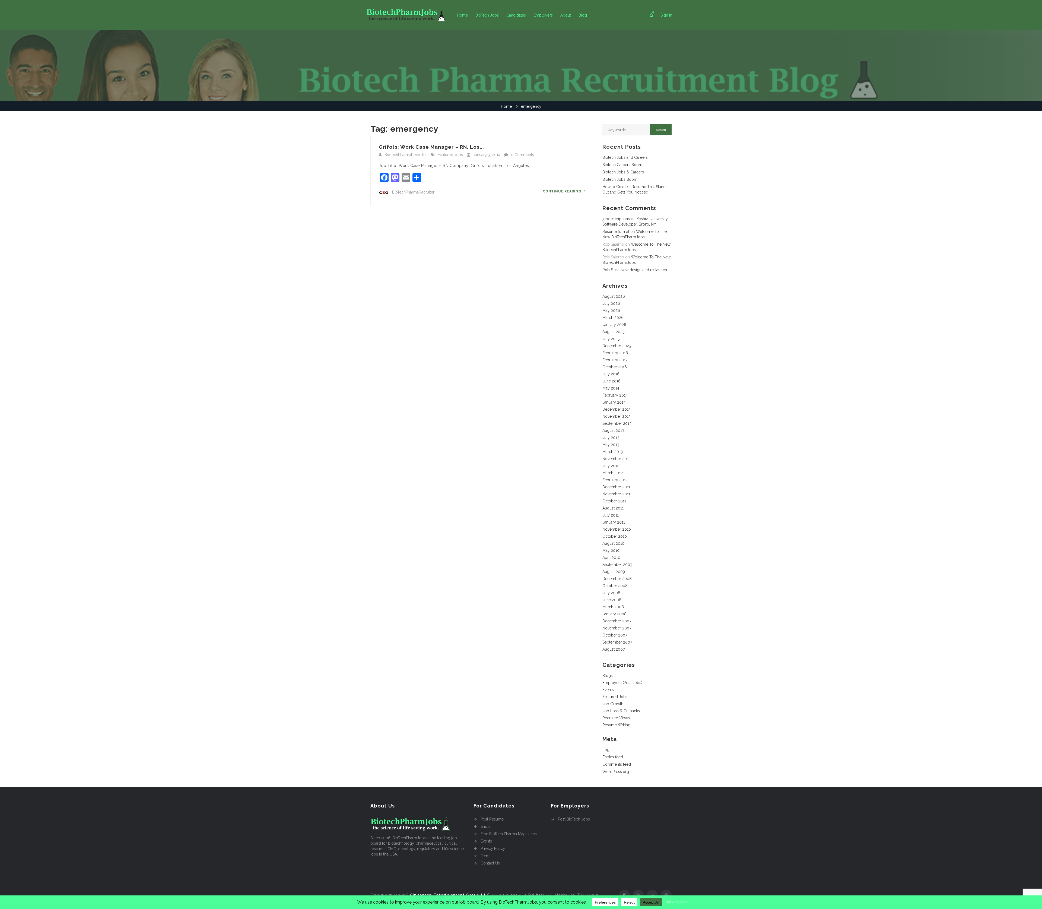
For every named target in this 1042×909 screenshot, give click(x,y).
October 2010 (614, 536)
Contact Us (490, 863)
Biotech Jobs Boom (619, 179)
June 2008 (611, 600)
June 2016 (611, 381)
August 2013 (613, 430)
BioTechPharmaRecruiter (406, 155)
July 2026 (611, 303)
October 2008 (615, 586)
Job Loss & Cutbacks (621, 711)
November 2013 (616, 416)
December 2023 (616, 346)
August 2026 (613, 296)
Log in (608, 750)
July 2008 (611, 593)
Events (608, 690)
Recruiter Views (616, 718)
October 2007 (614, 635)
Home (462, 15)
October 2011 (614, 501)
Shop (485, 826)
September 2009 (617, 564)
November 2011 (616, 494)
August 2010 (613, 543)
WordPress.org (615, 771)
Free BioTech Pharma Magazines (509, 834)
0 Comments (522, 155)
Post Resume (492, 819)
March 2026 (613, 317)
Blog (583, 15)
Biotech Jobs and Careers (625, 157)
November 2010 (616, 529)
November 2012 (616, 459)
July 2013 (610, 437)
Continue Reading (563, 191)
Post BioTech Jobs (574, 819)
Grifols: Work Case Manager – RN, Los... (431, 147)
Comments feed (616, 764)
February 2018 (615, 353)
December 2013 (616, 409)
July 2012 (610, 466)
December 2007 (616, 621)
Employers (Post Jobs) (622, 682)
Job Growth (612, 704)
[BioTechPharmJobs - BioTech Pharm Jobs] (409, 15)
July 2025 (611, 339)
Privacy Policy (493, 848)
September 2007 (617, 642)
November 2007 (616, 628)
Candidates (516, 15)
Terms (486, 856)
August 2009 (613, 571)
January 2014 (613, 402)
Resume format (615, 231)
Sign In (666, 15)
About (565, 15)
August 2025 (613, 332)
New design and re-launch (644, 270)
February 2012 (615, 480)
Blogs (607, 675)
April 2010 (611, 557)
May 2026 (611, 310)
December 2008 (617, 579)
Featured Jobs (450, 155)
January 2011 (613, 522)
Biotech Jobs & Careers (623, 172)
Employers (543, 15)
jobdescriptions (616, 219)
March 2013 (612, 451)
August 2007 (613, 649)
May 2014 (610, 388)
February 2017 (614, 360)
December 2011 (616, 487)
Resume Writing (616, 725)
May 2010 (611, 550)
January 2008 (614, 614)
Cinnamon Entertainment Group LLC (450, 895)
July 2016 (611, 374)
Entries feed (612, 757)
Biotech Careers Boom (622, 165)
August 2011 (613, 508)
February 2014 (615, 395)
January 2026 (614, 324)
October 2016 (614, 367)
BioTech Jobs (487, 15)
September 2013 (616, 423)
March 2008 (613, 607)
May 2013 (610, 444)
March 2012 (612, 473)
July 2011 (610, 515)
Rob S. (608, 270)
